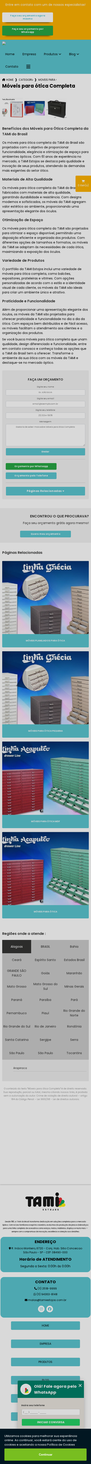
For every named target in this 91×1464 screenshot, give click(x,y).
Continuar (45, 1454)
